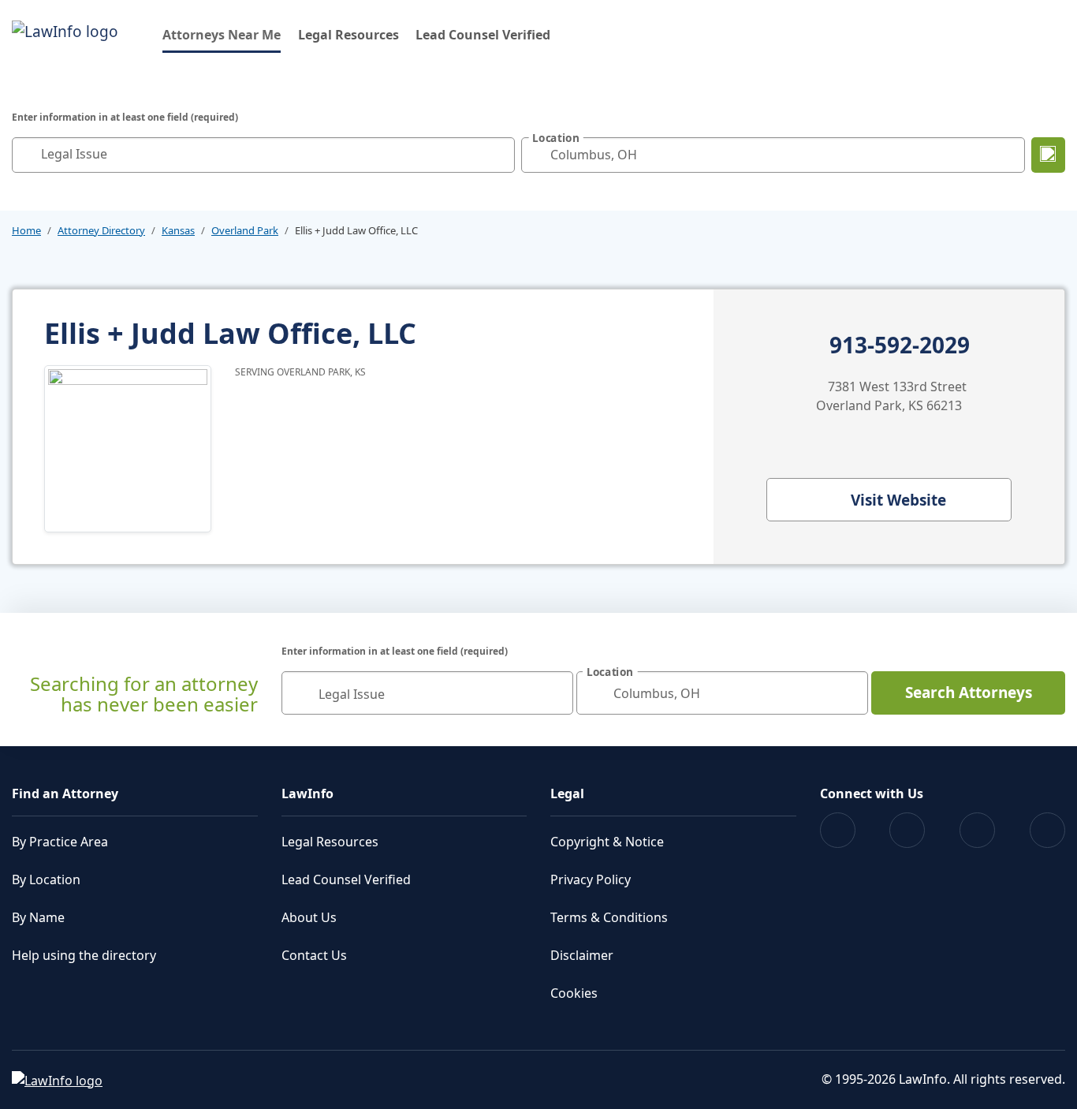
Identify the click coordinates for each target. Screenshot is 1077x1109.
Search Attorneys (968, 692)
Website (898, 500)
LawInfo (307, 793)
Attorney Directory (101, 230)
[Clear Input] (499, 154)
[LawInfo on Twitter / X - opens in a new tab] (907, 830)
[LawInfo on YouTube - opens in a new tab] (977, 830)
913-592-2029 (899, 345)
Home (26, 230)
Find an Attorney (65, 793)
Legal (567, 793)
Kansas (178, 230)
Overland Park (244, 230)
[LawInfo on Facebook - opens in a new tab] (837, 830)
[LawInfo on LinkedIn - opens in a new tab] (1047, 830)
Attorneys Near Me (221, 34)
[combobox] (263, 155)
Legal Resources (348, 34)
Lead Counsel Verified (483, 34)
